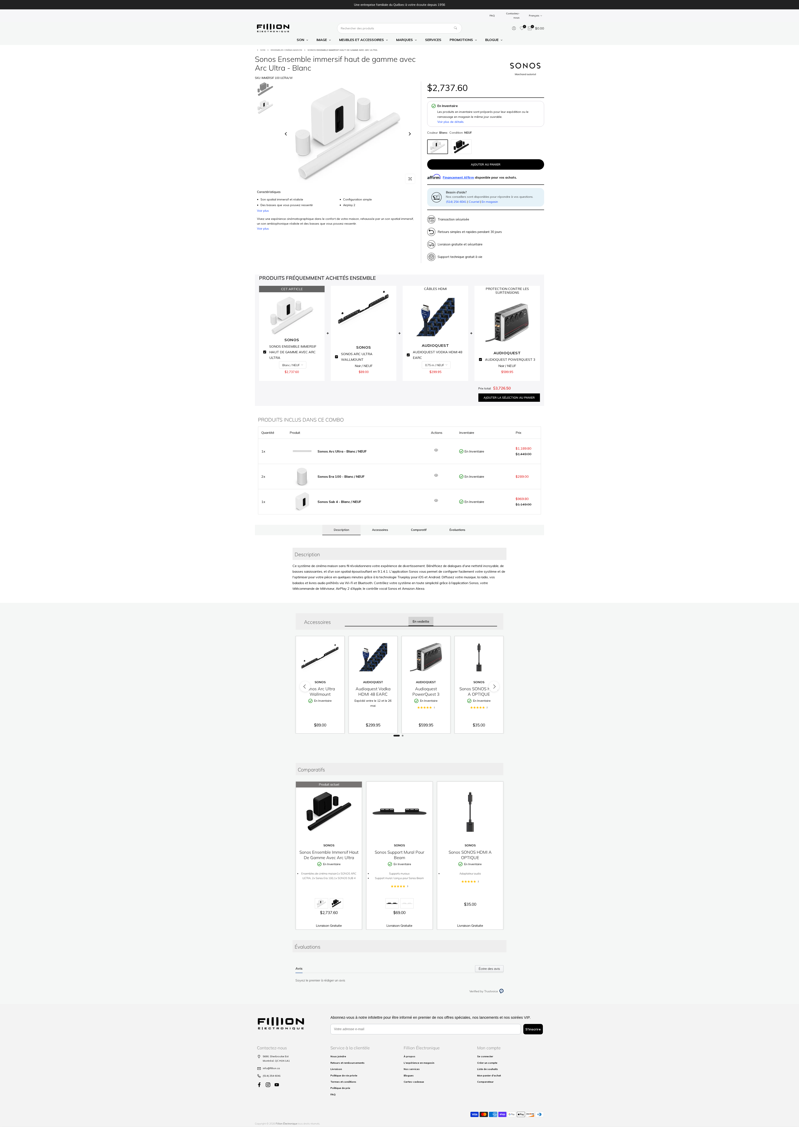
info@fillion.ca (271, 1068)
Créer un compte (487, 1062)
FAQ (492, 15)
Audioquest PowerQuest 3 (425, 691)
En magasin (490, 202)
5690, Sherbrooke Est (276, 1056)
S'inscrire (533, 1029)
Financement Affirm (458, 177)
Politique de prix (340, 1088)
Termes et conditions (343, 1081)
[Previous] (286, 134)
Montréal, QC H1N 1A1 (276, 1060)
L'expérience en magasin (419, 1062)
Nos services (412, 1069)
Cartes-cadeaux (414, 1081)
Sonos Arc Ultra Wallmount (320, 691)
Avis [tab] (299, 968)
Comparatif (419, 530)
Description (341, 530)
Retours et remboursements (347, 1062)
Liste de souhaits (487, 1069)
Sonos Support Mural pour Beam (399, 855)
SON (262, 50)
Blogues (409, 1075)
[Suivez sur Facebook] (259, 1084)
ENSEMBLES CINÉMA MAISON (286, 50)
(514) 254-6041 (456, 202)
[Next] (409, 134)
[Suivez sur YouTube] (276, 1084)
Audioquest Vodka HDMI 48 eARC (373, 691)
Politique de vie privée (343, 1075)
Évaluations (457, 530)
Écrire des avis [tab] (489, 969)
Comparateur (485, 1081)
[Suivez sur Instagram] (268, 1084)
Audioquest (373, 682)
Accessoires (380, 530)
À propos (409, 1056)
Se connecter (485, 1056)
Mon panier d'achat (489, 1075)
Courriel (474, 202)
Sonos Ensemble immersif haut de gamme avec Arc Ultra (329, 855)
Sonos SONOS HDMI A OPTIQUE (478, 691)
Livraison (336, 1069)
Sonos (320, 682)
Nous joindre (338, 1056)
